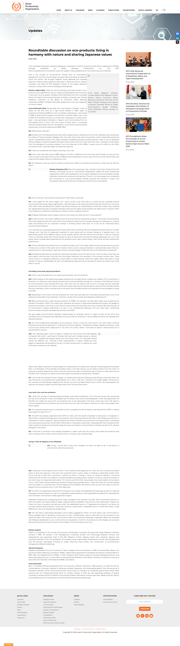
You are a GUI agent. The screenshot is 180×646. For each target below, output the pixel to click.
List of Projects (48, 604)
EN (157, 10)
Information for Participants (53, 607)
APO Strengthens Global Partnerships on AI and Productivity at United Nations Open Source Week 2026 (137, 141)
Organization (21, 615)
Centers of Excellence (50, 610)
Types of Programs (49, 602)
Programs (80, 10)
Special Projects (48, 612)
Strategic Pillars (48, 599)
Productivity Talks (49, 617)
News (90, 10)
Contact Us (21, 617)
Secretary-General (23, 604)
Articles (76, 602)
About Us (68, 10)
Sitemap (77, 629)
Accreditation (48, 615)
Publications (113, 10)
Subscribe (144, 609)
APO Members (22, 612)
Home (58, 10)
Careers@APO (108, 599)
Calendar (100, 10)
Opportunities (129, 10)
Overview (20, 599)
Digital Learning (145, 10)
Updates (77, 599)
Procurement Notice (110, 602)
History (19, 607)
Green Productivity (49, 620)
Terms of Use (88, 629)
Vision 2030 (21, 602)
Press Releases (79, 604)
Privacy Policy (101, 629)
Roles (19, 610)
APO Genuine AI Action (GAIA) (53, 623)
